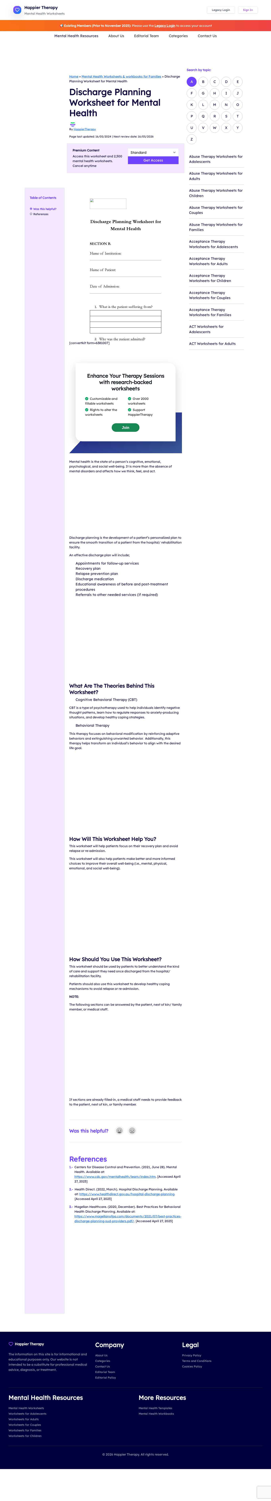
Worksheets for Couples (25, 1425)
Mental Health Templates (155, 1408)
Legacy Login (221, 10)
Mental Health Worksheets (26, 1408)
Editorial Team (146, 36)
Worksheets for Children (25, 1436)
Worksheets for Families (25, 1430)
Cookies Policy (192, 1366)
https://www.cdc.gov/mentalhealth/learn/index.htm (115, 1177)
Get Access (153, 160)
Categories (178, 36)
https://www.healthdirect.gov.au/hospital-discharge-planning (126, 1194)
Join (125, 427)
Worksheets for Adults (24, 1419)
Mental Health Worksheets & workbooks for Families (121, 76)
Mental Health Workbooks (156, 1413)
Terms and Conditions (196, 1361)
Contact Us (207, 36)
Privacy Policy (191, 1355)
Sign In (248, 10)
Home (73, 76)
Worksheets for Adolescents (27, 1413)
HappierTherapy (85, 129)
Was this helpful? (44, 209)
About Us (116, 36)
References (40, 214)
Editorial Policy (105, 1377)
